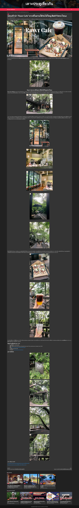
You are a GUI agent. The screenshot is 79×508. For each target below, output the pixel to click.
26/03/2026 (39, 503)
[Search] (71, 9)
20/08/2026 (13, 503)
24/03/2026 (53, 503)
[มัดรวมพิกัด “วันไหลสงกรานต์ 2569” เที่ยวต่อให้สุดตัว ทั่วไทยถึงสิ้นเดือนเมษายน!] (26, 496)
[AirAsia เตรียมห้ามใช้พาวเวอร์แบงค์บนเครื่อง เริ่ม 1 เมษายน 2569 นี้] (66, 496)
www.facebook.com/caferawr (18, 349)
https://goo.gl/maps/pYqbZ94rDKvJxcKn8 (18, 347)
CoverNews (42, 506)
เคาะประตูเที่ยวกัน (39, 3)
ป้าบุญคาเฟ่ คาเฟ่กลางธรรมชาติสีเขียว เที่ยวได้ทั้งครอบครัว (17, 464)
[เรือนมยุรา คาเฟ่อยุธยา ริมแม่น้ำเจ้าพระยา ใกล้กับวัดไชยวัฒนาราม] (31, 479)
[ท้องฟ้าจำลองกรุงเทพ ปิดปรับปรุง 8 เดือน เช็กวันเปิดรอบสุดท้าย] (39, 496)
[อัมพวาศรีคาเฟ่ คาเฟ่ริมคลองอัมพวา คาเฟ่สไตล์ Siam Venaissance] (15, 479)
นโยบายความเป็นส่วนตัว (11, 9)
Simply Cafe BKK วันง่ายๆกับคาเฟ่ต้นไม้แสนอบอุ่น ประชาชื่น (63, 469)
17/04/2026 (26, 503)
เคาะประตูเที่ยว (9, 503)
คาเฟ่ (8, 483)
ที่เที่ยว (8, 499)
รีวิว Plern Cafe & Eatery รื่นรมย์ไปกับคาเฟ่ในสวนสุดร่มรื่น (16, 469)
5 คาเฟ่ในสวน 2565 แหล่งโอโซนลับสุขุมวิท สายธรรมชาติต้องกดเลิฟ (18, 463)
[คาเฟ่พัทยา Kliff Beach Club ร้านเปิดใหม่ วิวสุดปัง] (48, 479)
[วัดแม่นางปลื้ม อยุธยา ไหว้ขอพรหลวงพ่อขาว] (13, 496)
